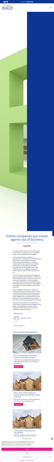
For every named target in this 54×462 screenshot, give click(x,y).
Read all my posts (18, 325)
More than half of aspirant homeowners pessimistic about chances (27, 395)
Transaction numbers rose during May (25, 432)
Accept (27, 449)
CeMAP (35, 306)
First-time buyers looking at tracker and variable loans (25, 356)
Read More (18, 366)
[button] (52, 438)
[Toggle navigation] (50, 7)
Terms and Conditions (29, 460)
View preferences (27, 457)
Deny (27, 453)
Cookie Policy (22, 460)
